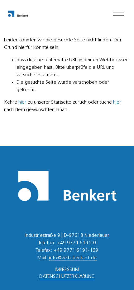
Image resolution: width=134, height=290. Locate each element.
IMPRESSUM (67, 270)
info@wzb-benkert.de (73, 257)
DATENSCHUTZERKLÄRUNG (66, 276)
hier (22, 102)
